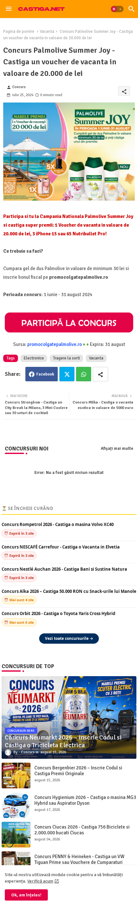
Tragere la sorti (66, 358)
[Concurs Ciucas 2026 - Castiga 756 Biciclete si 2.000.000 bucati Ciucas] (16, 835)
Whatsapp (83, 374)
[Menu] (8, 9)
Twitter (66, 374)
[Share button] (100, 374)
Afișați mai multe (117, 448)
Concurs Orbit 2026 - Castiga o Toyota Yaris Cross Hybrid (58, 613)
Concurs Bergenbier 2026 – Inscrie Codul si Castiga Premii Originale (78, 770)
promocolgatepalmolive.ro (54, 344)
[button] (117, 9)
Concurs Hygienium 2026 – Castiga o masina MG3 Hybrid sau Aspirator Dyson (85, 800)
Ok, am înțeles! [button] (26, 895)
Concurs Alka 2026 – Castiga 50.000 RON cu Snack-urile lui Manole (69, 591)
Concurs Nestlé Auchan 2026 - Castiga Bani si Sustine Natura (64, 569)
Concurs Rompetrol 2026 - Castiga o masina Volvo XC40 (58, 524)
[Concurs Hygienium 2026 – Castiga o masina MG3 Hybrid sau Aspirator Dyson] (16, 805)
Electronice (34, 358)
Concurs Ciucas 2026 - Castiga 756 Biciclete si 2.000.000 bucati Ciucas (82, 830)
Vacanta (47, 31)
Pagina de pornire (18, 31)
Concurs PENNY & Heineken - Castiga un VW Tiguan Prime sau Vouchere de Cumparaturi (79, 859)
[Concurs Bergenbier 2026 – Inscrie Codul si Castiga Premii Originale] (16, 775)
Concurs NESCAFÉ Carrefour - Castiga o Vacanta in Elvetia (61, 547)
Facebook (45, 374)
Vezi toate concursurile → (69, 638)
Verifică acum (40, 881)
